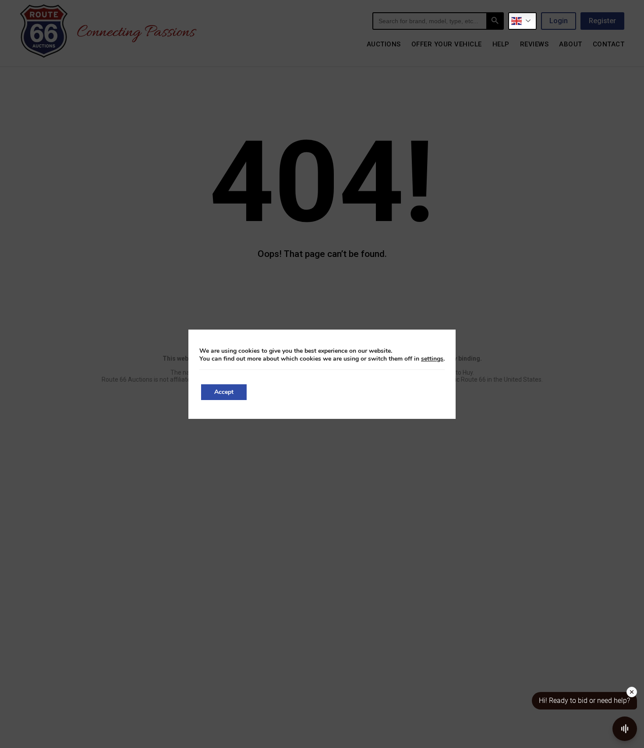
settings (432, 359)
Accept (224, 392)
